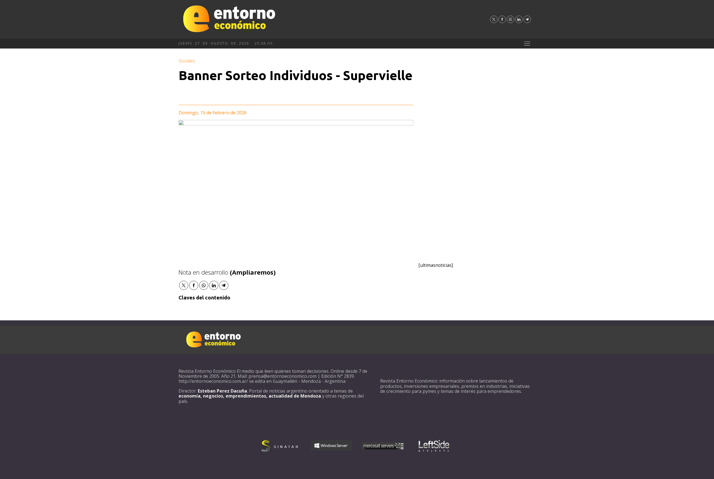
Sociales (186, 61)
